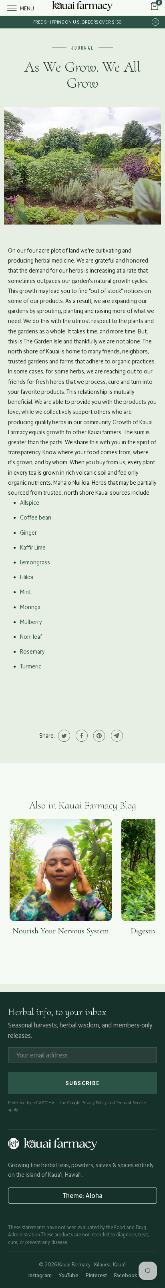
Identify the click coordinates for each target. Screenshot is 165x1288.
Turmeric (30, 666)
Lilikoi (26, 577)
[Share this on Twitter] (63, 736)
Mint (25, 591)
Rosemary (32, 651)
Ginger (28, 532)
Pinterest (96, 1275)
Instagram (40, 1275)
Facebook (125, 1275)
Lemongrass (35, 562)
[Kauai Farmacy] (82, 8)
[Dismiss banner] (155, 22)
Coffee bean (35, 517)
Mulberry (31, 621)
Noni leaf (31, 636)
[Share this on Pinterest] (98, 736)
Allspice (29, 502)
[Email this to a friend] (116, 736)
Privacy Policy (94, 1102)
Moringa (30, 607)
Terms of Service (131, 1102)
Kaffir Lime (33, 547)
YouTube (68, 1275)
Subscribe (83, 1083)
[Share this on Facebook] (81, 736)
